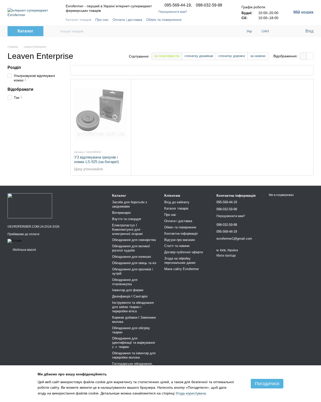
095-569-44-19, (178, 5)
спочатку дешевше (199, 56)
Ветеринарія (121, 213)
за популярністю (166, 56)
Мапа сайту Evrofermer (181, 269)
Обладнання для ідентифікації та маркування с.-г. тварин (133, 342)
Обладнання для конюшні (131, 257)
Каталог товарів (78, 20)
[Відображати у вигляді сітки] (303, 56)
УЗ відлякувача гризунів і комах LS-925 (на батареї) (96, 159)
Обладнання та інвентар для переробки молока (133, 355)
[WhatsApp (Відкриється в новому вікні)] (225, 20)
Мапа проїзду (226, 255)
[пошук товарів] (54, 31)
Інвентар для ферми (127, 290)
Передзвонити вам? (172, 12)
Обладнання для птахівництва (124, 282)
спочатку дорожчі (231, 56)
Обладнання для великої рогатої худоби (131, 248)
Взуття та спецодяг (126, 219)
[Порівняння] (280, 31)
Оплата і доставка (127, 20)
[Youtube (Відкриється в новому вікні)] (189, 20)
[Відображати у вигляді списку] (310, 56)
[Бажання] (290, 31)
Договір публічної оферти (183, 252)
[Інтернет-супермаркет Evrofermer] (30, 205)
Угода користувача (191, 393)
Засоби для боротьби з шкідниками (129, 204)
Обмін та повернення (164, 20)
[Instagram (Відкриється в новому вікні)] (207, 20)
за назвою (258, 56)
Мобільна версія (24, 250)
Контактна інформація (181, 233)
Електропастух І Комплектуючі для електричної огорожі (127, 229)
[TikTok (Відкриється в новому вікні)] (213, 20)
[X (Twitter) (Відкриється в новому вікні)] (219, 20)
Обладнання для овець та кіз (134, 263)
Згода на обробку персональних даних (180, 261)
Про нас (102, 20)
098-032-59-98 (209, 5)
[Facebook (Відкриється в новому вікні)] (195, 20)
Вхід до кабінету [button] (176, 202)
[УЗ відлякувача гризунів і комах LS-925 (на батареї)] (100, 114)
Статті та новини (176, 246)
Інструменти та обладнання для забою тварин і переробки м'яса (133, 307)
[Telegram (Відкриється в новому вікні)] (201, 20)
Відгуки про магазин (179, 240)
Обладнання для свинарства (134, 240)
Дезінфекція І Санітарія (129, 296)
